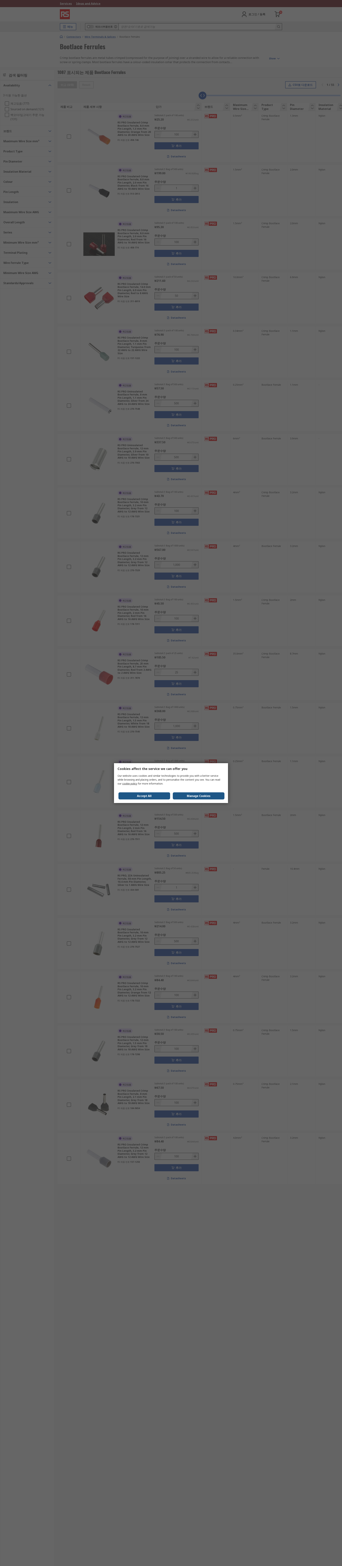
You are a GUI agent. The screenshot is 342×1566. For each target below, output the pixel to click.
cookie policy (129, 783)
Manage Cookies (198, 796)
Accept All (144, 796)
